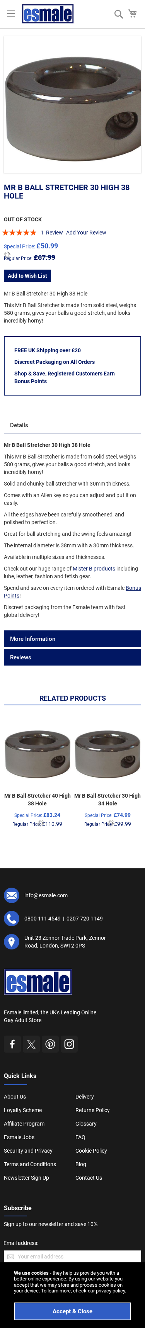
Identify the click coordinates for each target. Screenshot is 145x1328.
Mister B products (94, 569)
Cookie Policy (91, 1151)
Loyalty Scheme (23, 1110)
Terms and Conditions (30, 1164)
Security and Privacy (28, 1151)
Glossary (86, 1124)
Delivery (84, 1097)
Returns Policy (92, 1110)
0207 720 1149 (85, 918)
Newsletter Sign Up (26, 1178)
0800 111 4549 (42, 918)
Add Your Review (86, 232)
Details (19, 425)
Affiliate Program (24, 1124)
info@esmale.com (46, 895)
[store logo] (48, 13)
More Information (32, 638)
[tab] (72, 425)
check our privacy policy (99, 1291)
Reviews (20, 657)
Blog (80, 1164)
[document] (72, 1295)
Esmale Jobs (19, 1137)
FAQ (80, 1137)
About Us (15, 1097)
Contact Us (88, 1178)
